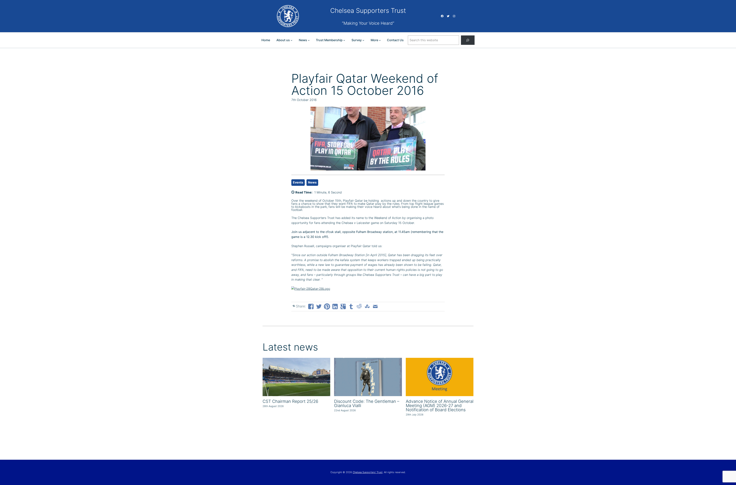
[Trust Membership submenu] (344, 40)
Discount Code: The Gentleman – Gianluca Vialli (366, 403)
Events (298, 182)
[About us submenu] (291, 40)
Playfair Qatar (353, 200)
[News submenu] (309, 40)
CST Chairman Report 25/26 (290, 401)
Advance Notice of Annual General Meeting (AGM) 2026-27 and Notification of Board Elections (439, 405)
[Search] (468, 40)
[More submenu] (380, 40)
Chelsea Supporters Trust (368, 10)
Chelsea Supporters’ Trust (368, 472)
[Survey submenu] (363, 40)
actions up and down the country (403, 200)
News (312, 182)
